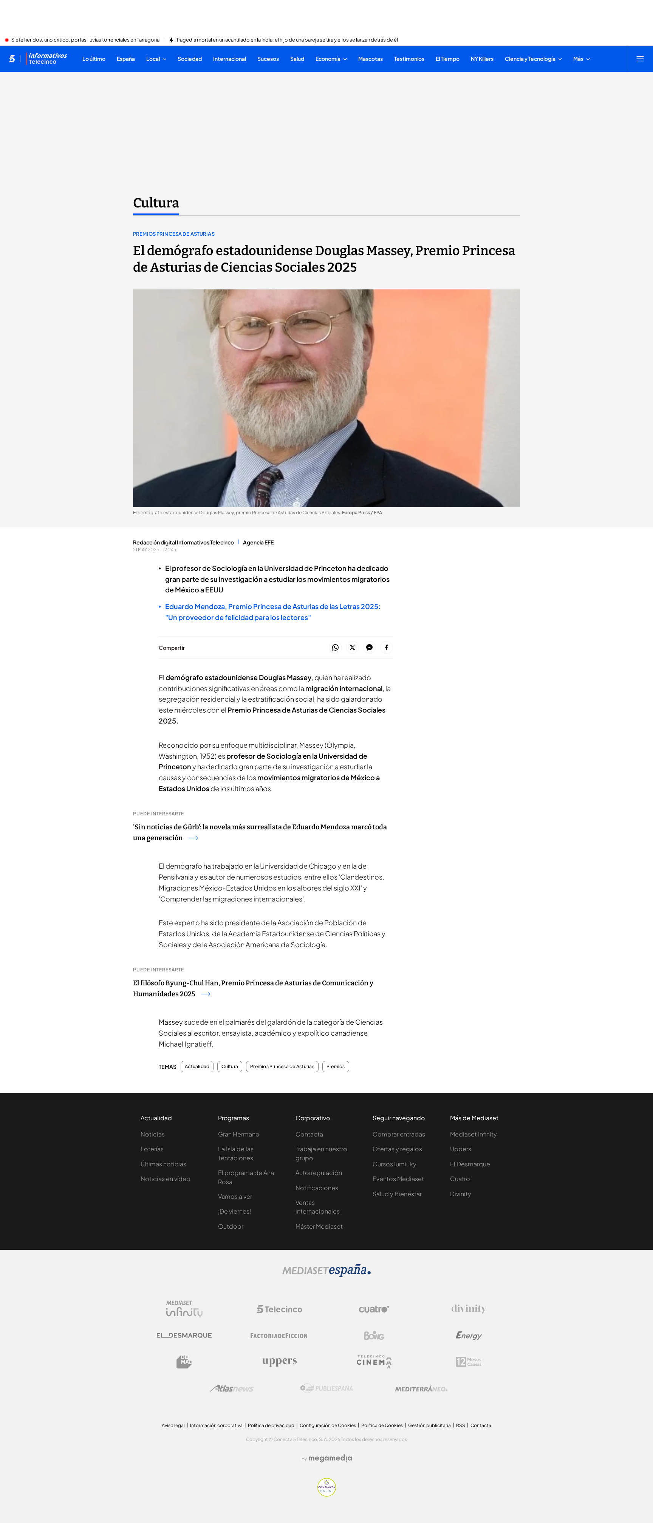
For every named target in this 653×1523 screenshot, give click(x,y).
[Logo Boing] (374, 1335)
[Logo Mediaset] (326, 1275)
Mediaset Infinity (473, 1134)
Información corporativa (216, 1425)
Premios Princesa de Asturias (174, 234)
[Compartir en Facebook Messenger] (369, 648)
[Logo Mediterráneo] (421, 1388)
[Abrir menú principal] (640, 58)
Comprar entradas (399, 1134)
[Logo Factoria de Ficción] (279, 1335)
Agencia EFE (258, 542)
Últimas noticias (163, 1164)
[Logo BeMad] (184, 1362)
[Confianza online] (326, 1494)
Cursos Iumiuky (394, 1164)
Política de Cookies (382, 1425)
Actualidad (197, 1066)
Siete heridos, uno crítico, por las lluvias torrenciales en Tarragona (85, 40)
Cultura (156, 203)
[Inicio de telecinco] (12, 58)
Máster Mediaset (319, 1226)
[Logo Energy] (469, 1335)
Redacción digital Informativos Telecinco (183, 542)
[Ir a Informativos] (46, 58)
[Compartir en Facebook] (386, 648)
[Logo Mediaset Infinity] (184, 1309)
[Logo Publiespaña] (326, 1388)
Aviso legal (173, 1425)
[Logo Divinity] (469, 1309)
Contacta (309, 1134)
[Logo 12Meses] (468, 1362)
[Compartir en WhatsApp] (335, 648)
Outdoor (230, 1226)
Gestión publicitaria (429, 1425)
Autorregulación (319, 1173)
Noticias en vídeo (165, 1179)
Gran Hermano (239, 1134)
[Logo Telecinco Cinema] (374, 1362)
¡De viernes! (234, 1211)
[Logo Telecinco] (279, 1309)
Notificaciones (317, 1188)
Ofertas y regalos (397, 1149)
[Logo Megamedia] (330, 1458)
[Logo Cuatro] (374, 1309)
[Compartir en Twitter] (352, 648)
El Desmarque (470, 1164)
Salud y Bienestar (397, 1194)
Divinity (460, 1194)
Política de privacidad (271, 1425)
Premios (335, 1066)
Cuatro (460, 1179)
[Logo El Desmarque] (184, 1335)
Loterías (152, 1149)
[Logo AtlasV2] (232, 1388)
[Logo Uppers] (279, 1362)
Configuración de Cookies (328, 1425)
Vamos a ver (235, 1196)
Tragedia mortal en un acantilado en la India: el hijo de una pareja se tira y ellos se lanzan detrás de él (287, 40)
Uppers (460, 1149)
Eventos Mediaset (398, 1179)
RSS (460, 1425)
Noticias (153, 1134)
